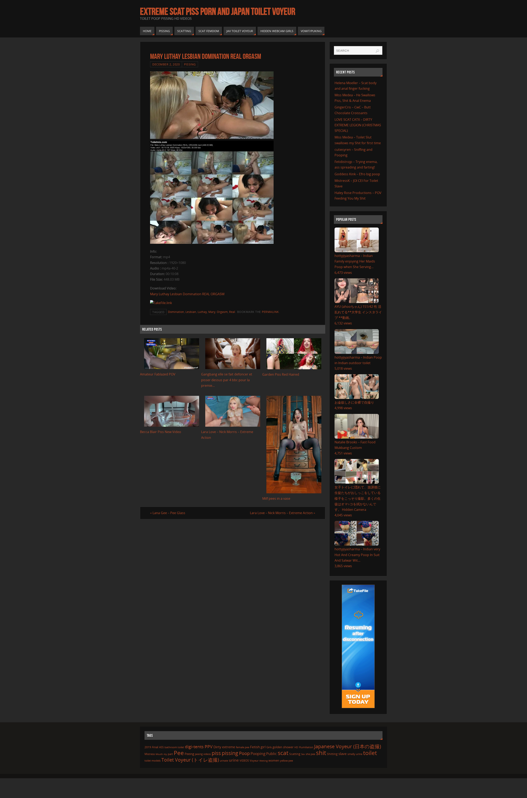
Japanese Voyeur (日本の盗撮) (347, 746)
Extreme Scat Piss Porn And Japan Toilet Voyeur (217, 11)
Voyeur (254, 760)
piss (216, 752)
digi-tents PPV (199, 746)
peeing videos (203, 754)
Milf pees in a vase (276, 498)
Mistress (150, 754)
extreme (228, 747)
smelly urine (354, 754)
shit (321, 753)
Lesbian (190, 312)
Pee (179, 753)
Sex (303, 754)
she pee (310, 754)
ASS (161, 747)
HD (296, 747)
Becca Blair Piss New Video (160, 432)
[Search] (377, 51)
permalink (270, 312)
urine (234, 760)
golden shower (283, 747)
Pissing (190, 64)
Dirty (217, 746)
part (170, 754)
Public (271, 753)
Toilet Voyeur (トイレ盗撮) (190, 760)
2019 (148, 747)
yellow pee (286, 760)
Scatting (294, 754)
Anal (155, 747)
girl (263, 747)
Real (232, 312)
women (273, 760)
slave (342, 753)
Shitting (332, 754)
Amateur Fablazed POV (157, 374)
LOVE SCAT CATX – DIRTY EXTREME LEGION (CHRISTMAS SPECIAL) (358, 125)
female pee (242, 747)
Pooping (258, 753)
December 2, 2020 (166, 64)
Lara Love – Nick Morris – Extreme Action (282, 513)
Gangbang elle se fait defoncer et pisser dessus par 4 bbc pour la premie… (226, 380)
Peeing (189, 754)
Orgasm (222, 312)
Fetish (255, 747)
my (165, 754)
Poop (244, 753)
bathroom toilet (174, 747)
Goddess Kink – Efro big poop (357, 174)
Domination (176, 312)
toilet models (153, 760)
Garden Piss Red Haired (280, 374)
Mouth (159, 754)
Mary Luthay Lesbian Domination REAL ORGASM (187, 294)
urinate (224, 760)
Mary (211, 312)
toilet (370, 753)
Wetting (263, 760)
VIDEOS (244, 760)
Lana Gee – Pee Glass (167, 513)
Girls (269, 747)
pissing (230, 752)
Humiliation (306, 747)
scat (283, 753)
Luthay (202, 312)
